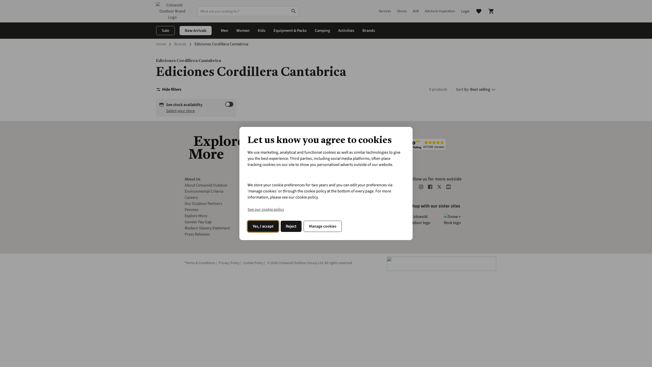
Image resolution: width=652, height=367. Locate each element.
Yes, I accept (263, 226)
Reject (291, 226)
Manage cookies (322, 226)
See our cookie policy (266, 209)
